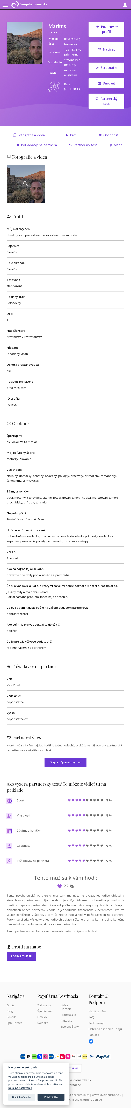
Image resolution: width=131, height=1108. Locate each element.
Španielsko (44, 1011)
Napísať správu (108, 52)
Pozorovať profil (109, 29)
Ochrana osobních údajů (105, 1029)
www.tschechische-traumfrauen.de (78, 1099)
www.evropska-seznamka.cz (70, 1095)
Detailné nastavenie (20, 1087)
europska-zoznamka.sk (75, 1080)
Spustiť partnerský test (67, 762)
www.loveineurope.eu (106, 1095)
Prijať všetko (51, 1097)
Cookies (94, 1035)
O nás (10, 1005)
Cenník (11, 1017)
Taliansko (44, 1005)
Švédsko (42, 1023)
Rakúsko (66, 1020)
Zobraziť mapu (21, 956)
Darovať (109, 83)
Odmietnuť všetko (21, 1097)
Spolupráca (14, 1023)
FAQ (91, 1017)
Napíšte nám (97, 1011)
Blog (10, 1011)
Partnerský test (109, 101)
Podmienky (96, 1023)
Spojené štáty (70, 1026)
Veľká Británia (66, 1007)
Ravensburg (72, 39)
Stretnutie (109, 67)
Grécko (42, 1017)
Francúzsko (68, 1015)
